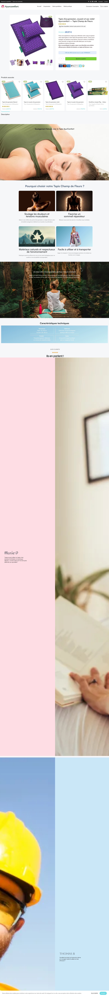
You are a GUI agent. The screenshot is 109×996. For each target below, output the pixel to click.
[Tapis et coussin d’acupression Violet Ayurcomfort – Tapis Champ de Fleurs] (76, 90)
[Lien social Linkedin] (94, 2)
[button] (11, 62)
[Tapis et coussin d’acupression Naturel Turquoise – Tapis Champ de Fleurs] (33, 90)
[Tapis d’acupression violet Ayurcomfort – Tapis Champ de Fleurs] (54, 90)
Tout (3, 104)
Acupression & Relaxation (11, 104)
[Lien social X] (90, 2)
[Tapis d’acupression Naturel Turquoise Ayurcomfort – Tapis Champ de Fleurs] (11, 90)
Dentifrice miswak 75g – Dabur (97, 102)
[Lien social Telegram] (96, 2)
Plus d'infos (94, 993)
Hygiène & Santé (96, 104)
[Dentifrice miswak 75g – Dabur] (98, 90)
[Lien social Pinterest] (92, 2)
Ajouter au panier (81, 58)
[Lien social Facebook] (88, 2)
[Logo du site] (10, 6)
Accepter (103, 993)
